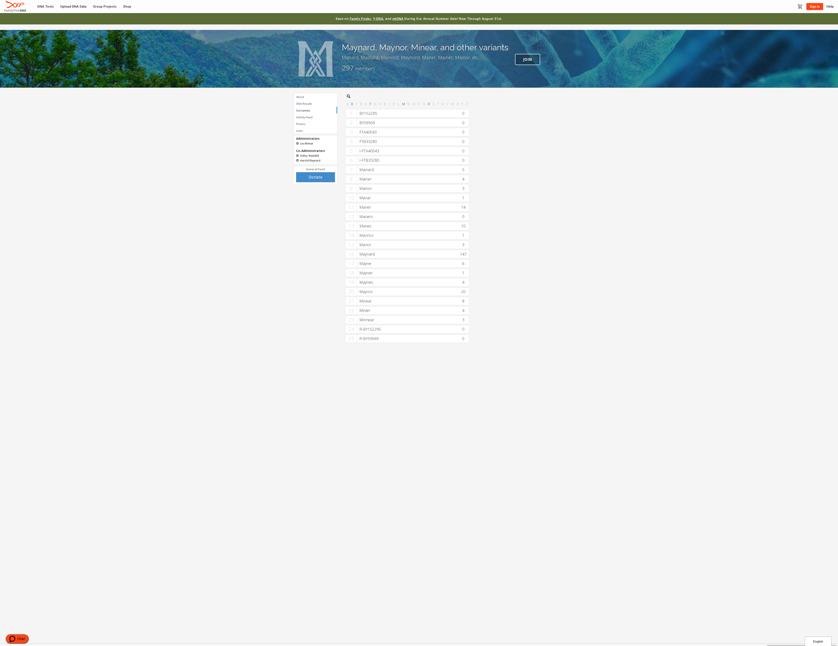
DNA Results (304, 104)
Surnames (303, 110)
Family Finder (360, 19)
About (300, 97)
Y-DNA (378, 19)
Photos (301, 124)
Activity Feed (304, 117)
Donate (315, 177)
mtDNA (398, 19)
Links (299, 131)
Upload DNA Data (73, 6)
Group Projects (105, 6)
